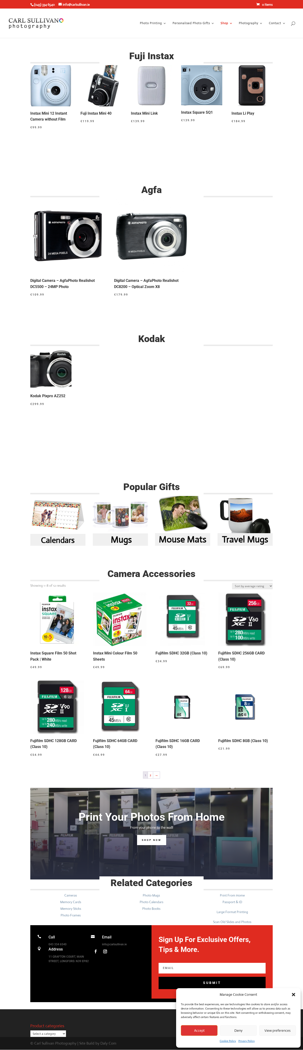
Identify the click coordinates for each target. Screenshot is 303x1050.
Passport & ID (232, 902)
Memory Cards (70, 902)
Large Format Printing (232, 912)
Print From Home (232, 895)
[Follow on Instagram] (105, 951)
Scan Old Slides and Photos (232, 922)
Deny (238, 1030)
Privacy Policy (246, 1041)
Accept (199, 1030)
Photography (248, 23)
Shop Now (151, 840)
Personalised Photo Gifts (191, 23)
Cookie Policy (228, 1041)
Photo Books (151, 908)
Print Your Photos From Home (152, 817)
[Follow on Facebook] (95, 951)
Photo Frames (71, 915)
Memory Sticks (70, 908)
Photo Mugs (151, 895)
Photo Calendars (151, 902)
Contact (275, 23)
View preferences (277, 1030)
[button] (293, 994)
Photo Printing (151, 23)
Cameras (70, 895)
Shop (224, 23)
